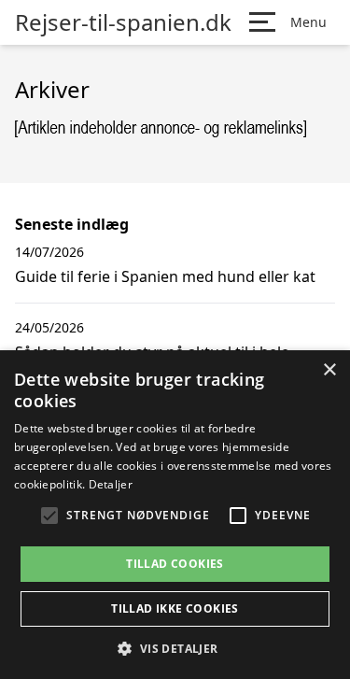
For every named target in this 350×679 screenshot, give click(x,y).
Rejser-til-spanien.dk (123, 22)
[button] (174, 648)
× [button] (329, 370)
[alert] (175, 514)
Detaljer (111, 484)
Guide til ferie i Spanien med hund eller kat (165, 276)
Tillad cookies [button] (175, 564)
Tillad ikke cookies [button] (175, 608)
